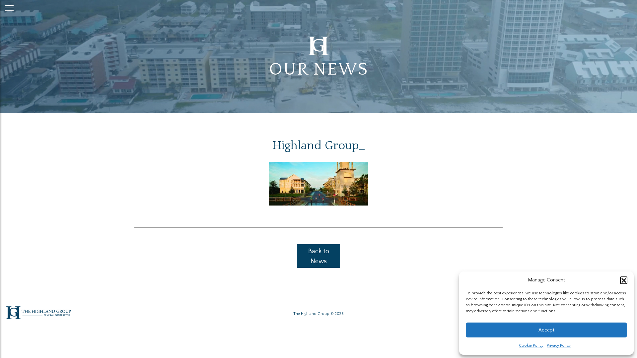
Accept (546, 330)
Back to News (318, 256)
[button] (623, 280)
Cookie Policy (531, 345)
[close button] (9, 7)
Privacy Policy (559, 345)
